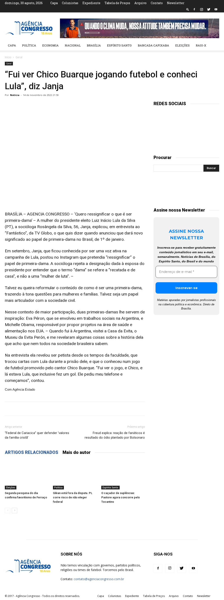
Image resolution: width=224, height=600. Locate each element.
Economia (50, 45)
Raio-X (201, 45)
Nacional (73, 45)
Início (8, 57)
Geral (9, 63)
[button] (187, 9)
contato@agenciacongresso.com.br (99, 579)
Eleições (182, 45)
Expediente (91, 3)
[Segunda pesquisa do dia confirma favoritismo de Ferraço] (26, 474)
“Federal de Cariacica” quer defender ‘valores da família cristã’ (37, 435)
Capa (54, 3)
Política (29, 45)
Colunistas (70, 3)
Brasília (94, 45)
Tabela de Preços (117, 3)
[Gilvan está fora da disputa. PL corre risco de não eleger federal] (74, 474)
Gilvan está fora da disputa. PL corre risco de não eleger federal (72, 497)
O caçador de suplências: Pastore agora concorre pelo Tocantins (120, 497)
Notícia (14, 95)
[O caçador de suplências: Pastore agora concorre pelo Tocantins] (123, 474)
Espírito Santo (119, 45)
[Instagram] (201, 9)
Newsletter (175, 3)
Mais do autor (77, 452)
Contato (157, 3)
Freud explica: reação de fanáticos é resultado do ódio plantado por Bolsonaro (115, 435)
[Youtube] (216, 9)
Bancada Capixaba (153, 45)
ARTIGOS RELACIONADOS (31, 452)
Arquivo (140, 3)
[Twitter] (208, 9)
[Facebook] (194, 9)
